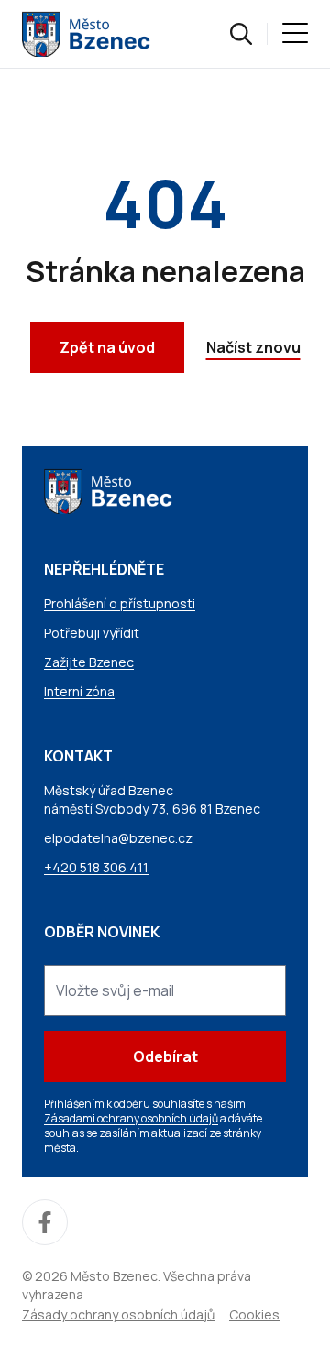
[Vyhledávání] (241, 34)
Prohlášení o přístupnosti (119, 603)
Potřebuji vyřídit (91, 632)
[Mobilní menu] (295, 34)
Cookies (254, 1314)
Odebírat (165, 1056)
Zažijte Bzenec (89, 662)
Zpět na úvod (107, 347)
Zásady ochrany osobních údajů (118, 1314)
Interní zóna (79, 691)
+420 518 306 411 (96, 867)
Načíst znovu (253, 347)
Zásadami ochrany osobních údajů (131, 1118)
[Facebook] (45, 1222)
